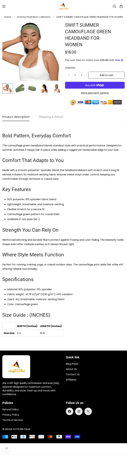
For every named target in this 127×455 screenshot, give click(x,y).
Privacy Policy (10, 415)
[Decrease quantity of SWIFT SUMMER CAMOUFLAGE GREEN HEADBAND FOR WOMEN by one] (68, 75)
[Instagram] (79, 411)
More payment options (95, 93)
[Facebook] (69, 411)
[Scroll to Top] (121, 438)
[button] (121, 6)
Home (7, 16)
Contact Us (73, 374)
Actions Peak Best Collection (33, 16)
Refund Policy (10, 409)
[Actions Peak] (63, 6)
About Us (71, 369)
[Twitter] (88, 411)
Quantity (70, 68)
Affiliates (71, 379)
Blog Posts (72, 364)
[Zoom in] (55, 27)
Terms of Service (12, 420)
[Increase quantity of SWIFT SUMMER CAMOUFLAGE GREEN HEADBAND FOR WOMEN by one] (81, 75)
